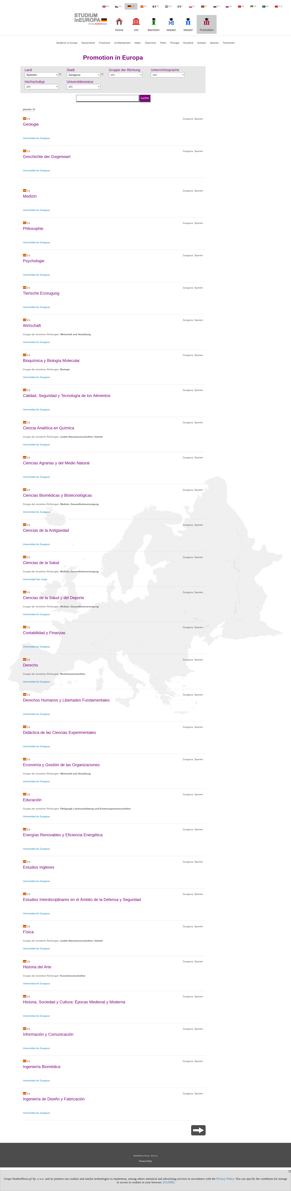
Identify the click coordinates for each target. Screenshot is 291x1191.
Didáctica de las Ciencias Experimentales (59, 732)
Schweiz (201, 42)
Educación (32, 800)
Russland (188, 42)
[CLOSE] (168, 1182)
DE (133, 6)
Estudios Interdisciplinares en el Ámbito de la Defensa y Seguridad (82, 899)
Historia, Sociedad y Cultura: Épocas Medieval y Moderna (74, 1002)
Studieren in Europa (66, 42)
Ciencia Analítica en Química (48, 428)
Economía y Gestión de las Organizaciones (61, 765)
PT (206, 6)
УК (255, 6)
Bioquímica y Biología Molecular (51, 360)
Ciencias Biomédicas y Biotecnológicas (57, 495)
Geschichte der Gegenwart (47, 156)
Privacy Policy (225, 1178)
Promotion (207, 30)
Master (171, 30)
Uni (136, 30)
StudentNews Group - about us (145, 1156)
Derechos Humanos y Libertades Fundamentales (66, 700)
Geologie (31, 124)
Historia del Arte (37, 967)
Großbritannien (122, 42)
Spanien (214, 42)
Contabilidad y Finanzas (44, 632)
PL (194, 6)
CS (120, 6)
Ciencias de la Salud (41, 562)
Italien (138, 42)
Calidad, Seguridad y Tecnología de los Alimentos (66, 395)
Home (119, 30)
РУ (218, 6)
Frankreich (104, 42)
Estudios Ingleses (38, 867)
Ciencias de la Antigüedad (46, 530)
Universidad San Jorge (35, 579)
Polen (163, 42)
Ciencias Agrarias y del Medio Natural (56, 463)
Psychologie (33, 261)
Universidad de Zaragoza (36, 138)
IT (182, 6)
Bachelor (154, 30)
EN (107, 6)
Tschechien (229, 42)
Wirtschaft (32, 325)
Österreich (150, 42)
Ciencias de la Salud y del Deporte (53, 597)
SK (230, 6)
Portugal (174, 42)
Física (28, 932)
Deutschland (88, 42)
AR (267, 6)
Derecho (30, 665)
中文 (280, 6)
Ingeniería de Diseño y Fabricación (54, 1099)
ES (145, 6)
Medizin (30, 196)
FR (157, 6)
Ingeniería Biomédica (41, 1066)
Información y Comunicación (48, 1034)
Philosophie (33, 228)
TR (242, 6)
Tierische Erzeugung (41, 293)
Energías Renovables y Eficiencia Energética (63, 835)
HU (170, 6)
